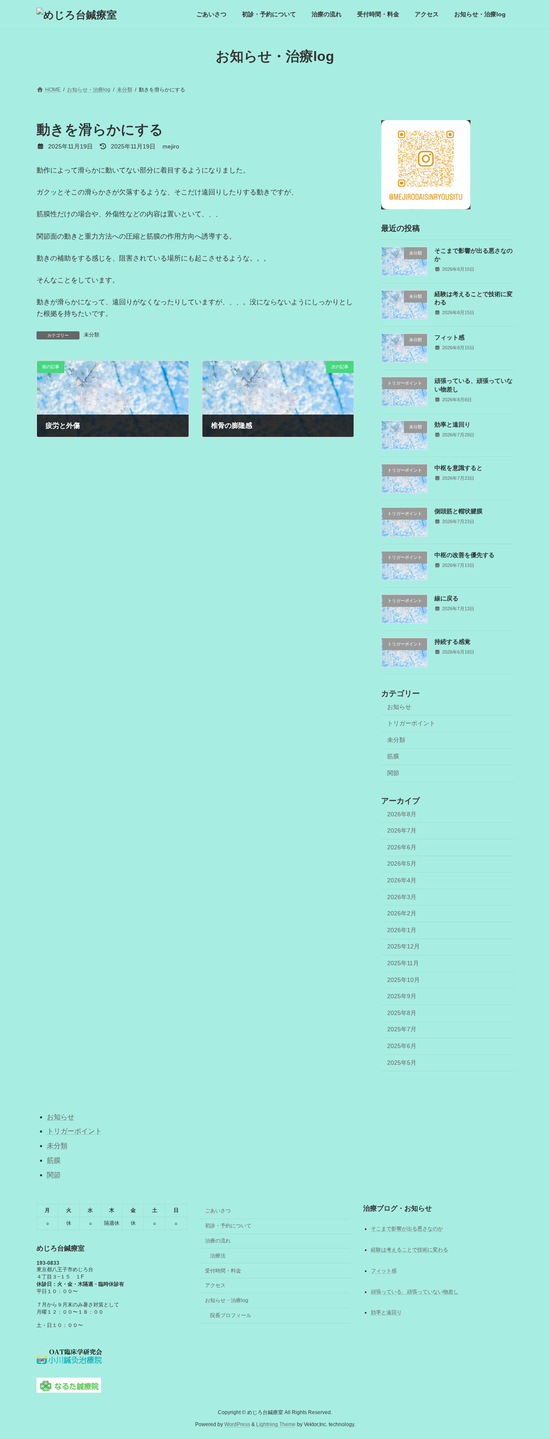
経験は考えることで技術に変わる (409, 1249)
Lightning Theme (276, 1424)
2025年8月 (401, 1012)
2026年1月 (401, 930)
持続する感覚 (452, 641)
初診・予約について (228, 1226)
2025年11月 (403, 963)
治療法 (218, 1256)
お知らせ (399, 706)
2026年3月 (401, 897)
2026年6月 (401, 847)
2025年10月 (403, 979)
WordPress (237, 1424)
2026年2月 (401, 913)
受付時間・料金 (223, 1270)
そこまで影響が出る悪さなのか (407, 1228)
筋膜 (393, 756)
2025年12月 (403, 946)
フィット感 (449, 337)
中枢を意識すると (458, 467)
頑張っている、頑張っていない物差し (414, 1291)
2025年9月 (401, 996)
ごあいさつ (218, 1211)
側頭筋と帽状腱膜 (458, 511)
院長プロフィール (230, 1315)
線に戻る (446, 598)
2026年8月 (401, 814)
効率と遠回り (452, 424)
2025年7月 (401, 1029)
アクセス (215, 1285)
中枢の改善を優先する (464, 554)
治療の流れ (218, 1241)
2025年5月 (401, 1062)
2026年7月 (401, 830)
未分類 (91, 335)
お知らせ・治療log (226, 1300)
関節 (393, 772)
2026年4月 (401, 880)
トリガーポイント (411, 723)
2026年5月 (401, 863)
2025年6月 (401, 1045)
